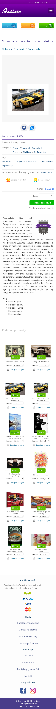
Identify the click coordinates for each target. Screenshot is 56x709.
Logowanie (46, 2)
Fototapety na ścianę (28, 622)
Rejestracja (34, 2)
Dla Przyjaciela (40, 152)
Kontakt (28, 675)
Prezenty (17, 152)
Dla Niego (27, 152)
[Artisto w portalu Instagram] (32, 690)
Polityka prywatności (28, 669)
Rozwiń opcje (46, 172)
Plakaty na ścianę (28, 636)
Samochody (34, 49)
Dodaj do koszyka (42, 202)
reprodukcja (7, 161)
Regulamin (28, 662)
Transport (18, 49)
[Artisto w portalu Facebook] (23, 690)
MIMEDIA (35, 706)
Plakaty (6, 49)
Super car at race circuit (27, 161)
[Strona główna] (11, 10)
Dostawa (28, 655)
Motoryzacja (47, 161)
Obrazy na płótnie (28, 629)
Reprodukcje (7, 165)
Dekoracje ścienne (28, 643)
